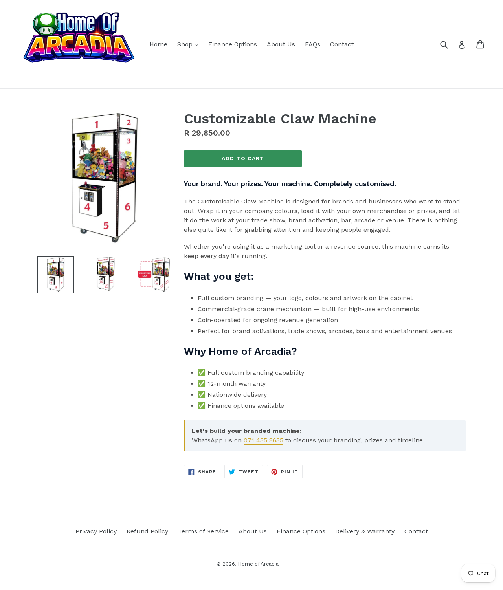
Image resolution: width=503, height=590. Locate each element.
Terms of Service (203, 531)
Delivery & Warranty (365, 531)
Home (158, 44)
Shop (189, 44)
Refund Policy (147, 531)
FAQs (312, 44)
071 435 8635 (263, 440)
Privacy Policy (96, 531)
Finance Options (232, 44)
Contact (342, 44)
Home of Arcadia (258, 564)
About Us (281, 44)
